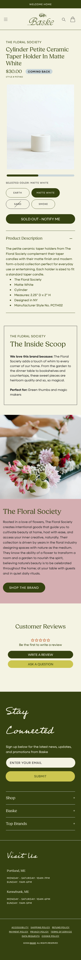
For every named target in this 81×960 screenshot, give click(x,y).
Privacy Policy (39, 931)
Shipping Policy (40, 927)
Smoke (43, 203)
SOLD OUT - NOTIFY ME (40, 219)
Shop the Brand (24, 587)
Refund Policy (61, 927)
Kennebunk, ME (18, 892)
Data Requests (31, 936)
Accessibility (20, 927)
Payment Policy (18, 931)
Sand (17, 203)
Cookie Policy (50, 936)
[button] (63, 19)
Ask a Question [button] (40, 664)
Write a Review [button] (40, 654)
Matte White (46, 192)
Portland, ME (16, 871)
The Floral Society (28, 336)
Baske (33, 943)
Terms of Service (61, 931)
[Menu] (5, 19)
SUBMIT (40, 776)
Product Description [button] (24, 238)
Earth (17, 192)
